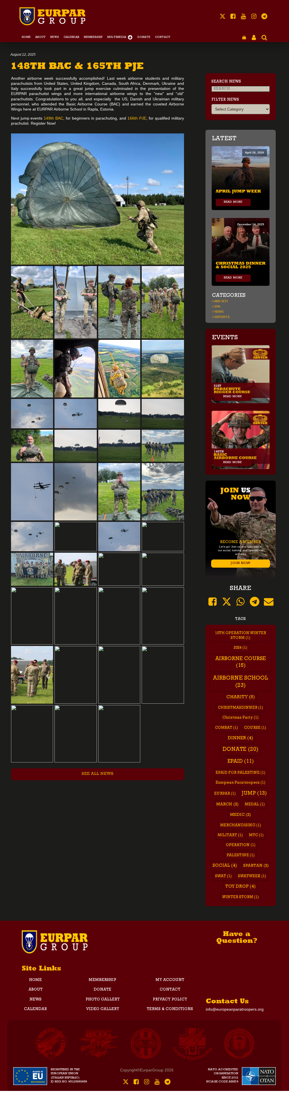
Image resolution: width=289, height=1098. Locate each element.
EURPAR (225, 794)
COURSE (255, 728)
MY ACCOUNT (170, 980)
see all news (97, 774)
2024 (240, 648)
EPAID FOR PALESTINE (240, 773)
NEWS (54, 37)
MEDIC (240, 815)
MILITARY (230, 835)
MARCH (227, 805)
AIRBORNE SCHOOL (240, 682)
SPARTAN (256, 866)
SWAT (223, 876)
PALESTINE (241, 855)
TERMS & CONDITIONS (170, 1009)
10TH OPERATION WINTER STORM (240, 636)
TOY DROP (240, 887)
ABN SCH (221, 301)
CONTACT (162, 37)
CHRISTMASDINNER (240, 708)
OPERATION (240, 845)
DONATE (143, 37)
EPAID (240, 761)
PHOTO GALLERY (103, 1000)
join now (240, 563)
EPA (217, 306)
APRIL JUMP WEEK (238, 190)
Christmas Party (240, 718)
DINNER (240, 738)
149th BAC (53, 118)
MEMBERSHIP (93, 37)
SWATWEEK (252, 876)
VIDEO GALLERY (102, 1009)
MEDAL (255, 805)
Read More (233, 202)
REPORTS (221, 317)
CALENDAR (71, 37)
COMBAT (226, 728)
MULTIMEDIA (116, 37)
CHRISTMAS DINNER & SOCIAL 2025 (241, 264)
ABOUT (40, 37)
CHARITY (240, 697)
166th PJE (136, 118)
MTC (256, 835)
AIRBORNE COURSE (240, 662)
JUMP (254, 793)
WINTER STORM (240, 897)
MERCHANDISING (240, 825)
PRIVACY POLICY (170, 1000)
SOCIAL (225, 866)
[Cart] (244, 37)
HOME (26, 37)
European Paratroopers (240, 783)
